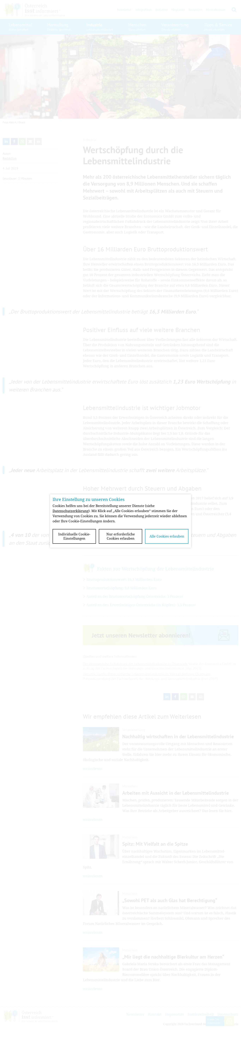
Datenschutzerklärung (70, 510)
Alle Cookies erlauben (166, 536)
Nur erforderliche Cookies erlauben (120, 536)
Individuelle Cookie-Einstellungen (74, 536)
